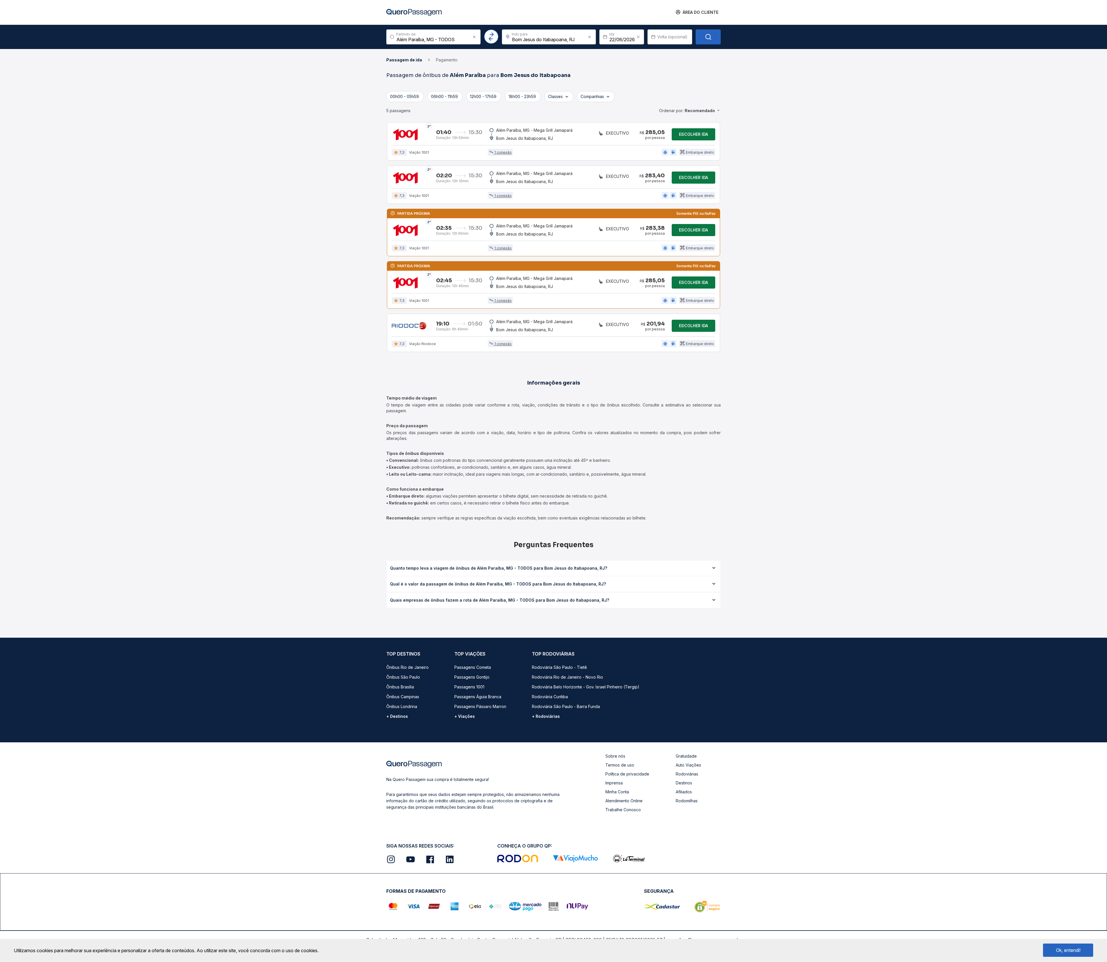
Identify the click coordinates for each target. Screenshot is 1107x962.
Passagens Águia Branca (477, 696)
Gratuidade (686, 756)
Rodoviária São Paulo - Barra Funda (566, 706)
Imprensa (614, 782)
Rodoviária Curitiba (550, 696)
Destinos (684, 782)
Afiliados (684, 791)
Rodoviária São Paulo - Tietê (559, 667)
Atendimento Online (624, 800)
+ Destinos (397, 716)
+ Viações (464, 716)
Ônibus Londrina (401, 706)
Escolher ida (693, 134)
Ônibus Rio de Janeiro (407, 667)
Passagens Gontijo (472, 677)
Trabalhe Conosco (623, 809)
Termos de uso (619, 765)
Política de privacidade (627, 773)
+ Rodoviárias (546, 716)
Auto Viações (688, 765)
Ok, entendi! (1068, 950)
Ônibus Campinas (402, 696)
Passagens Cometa (472, 667)
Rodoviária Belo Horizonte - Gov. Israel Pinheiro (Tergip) (585, 686)
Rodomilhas (687, 800)
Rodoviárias (687, 773)
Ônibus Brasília (400, 686)
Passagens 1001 (469, 686)
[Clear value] (638, 37)
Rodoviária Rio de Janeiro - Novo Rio (567, 677)
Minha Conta (617, 791)
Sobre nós (615, 756)
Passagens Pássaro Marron (480, 706)
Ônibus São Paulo (403, 677)
